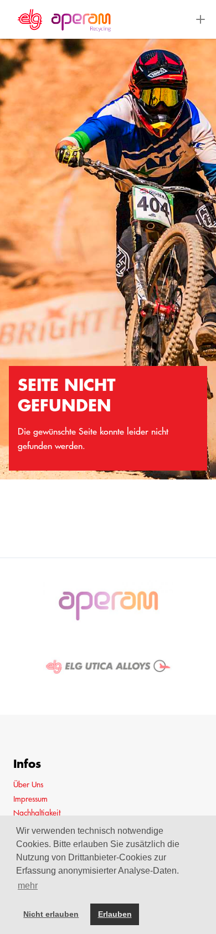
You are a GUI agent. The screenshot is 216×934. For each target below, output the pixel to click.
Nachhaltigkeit (36, 813)
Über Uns (28, 784)
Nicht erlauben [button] (51, 914)
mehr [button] (28, 885)
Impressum (30, 799)
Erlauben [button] (115, 914)
